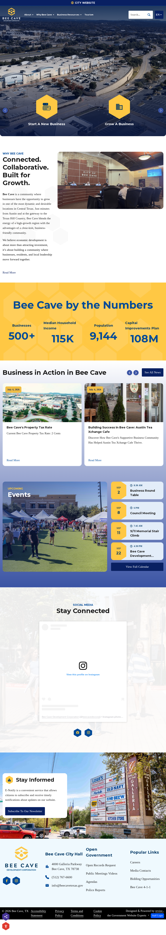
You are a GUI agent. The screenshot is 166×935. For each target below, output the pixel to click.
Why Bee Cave (44, 14)
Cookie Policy (98, 913)
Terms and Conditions (77, 913)
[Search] (150, 14)
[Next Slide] (160, 110)
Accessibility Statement (38, 913)
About (27, 14)
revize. (159, 910)
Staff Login (157, 915)
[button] (137, 490)
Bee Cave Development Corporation (60, 717)
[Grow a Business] (47, 110)
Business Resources (68, 14)
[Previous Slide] (5, 110)
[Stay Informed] (119, 110)
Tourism (88, 14)
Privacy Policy (59, 913)
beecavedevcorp (91, 717)
